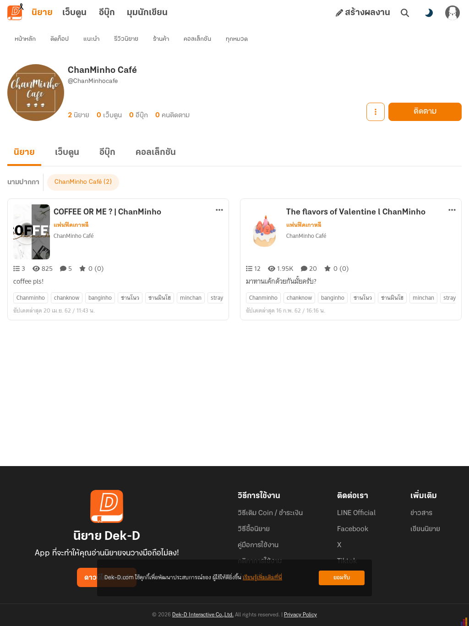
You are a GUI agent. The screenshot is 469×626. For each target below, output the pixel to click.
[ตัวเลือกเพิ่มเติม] (375, 112)
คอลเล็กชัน (197, 39)
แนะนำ (91, 39)
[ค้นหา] (405, 13)
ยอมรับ (341, 577)
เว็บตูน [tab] (74, 12)
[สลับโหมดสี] (429, 13)
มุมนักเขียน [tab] (147, 12)
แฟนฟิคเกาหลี (71, 225)
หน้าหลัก (25, 39)
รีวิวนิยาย (126, 39)
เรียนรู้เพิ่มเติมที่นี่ (262, 577)
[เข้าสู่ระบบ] (452, 13)
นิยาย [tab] (42, 12)
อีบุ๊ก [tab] (107, 12)
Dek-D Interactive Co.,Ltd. (203, 615)
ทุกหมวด (237, 39)
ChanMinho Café (78, 182)
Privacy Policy (300, 615)
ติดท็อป (59, 39)
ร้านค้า (161, 39)
